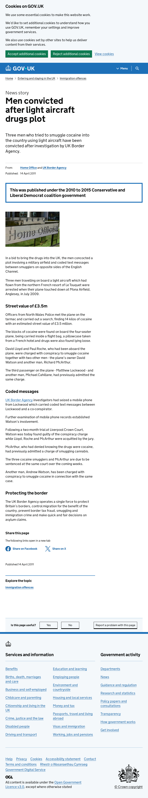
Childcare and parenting (23, 698)
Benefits (11, 669)
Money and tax (64, 706)
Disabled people (17, 726)
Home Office (28, 167)
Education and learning (70, 669)
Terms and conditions (21, 764)
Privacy (21, 759)
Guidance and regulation (119, 685)
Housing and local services (72, 698)
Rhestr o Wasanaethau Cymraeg (63, 764)
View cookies (104, 54)
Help (9, 759)
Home (9, 78)
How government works (118, 722)
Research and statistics (118, 693)
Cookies (36, 759)
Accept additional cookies (27, 54)
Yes (52, 625)
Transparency (111, 714)
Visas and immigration (69, 726)
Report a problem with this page (115, 625)
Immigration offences (73, 78)
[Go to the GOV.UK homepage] (20, 68)
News (105, 677)
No (73, 625)
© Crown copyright (128, 787)
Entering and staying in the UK (36, 78)
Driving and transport (21, 734)
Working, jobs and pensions (73, 734)
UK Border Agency (54, 167)
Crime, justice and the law (24, 718)
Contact (90, 759)
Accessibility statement (63, 759)
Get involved (110, 730)
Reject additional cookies (71, 54)
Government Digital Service (25, 770)
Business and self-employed (26, 689)
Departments (110, 669)
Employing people (66, 677)
